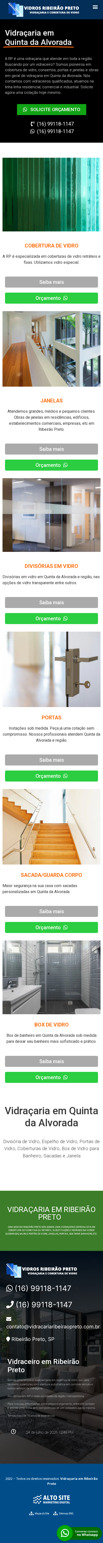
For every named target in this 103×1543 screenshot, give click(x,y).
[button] (95, 7)
